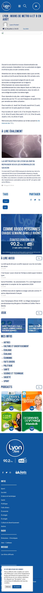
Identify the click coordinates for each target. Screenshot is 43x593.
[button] (39, 325)
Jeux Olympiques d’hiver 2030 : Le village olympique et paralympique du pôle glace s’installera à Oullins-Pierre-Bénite (21, 303)
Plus (39, 258)
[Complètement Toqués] (32, 401)
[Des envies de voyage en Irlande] (32, 422)
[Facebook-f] (3, 472)
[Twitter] (6, 472)
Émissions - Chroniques (9, 538)
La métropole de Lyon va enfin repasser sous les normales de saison (18, 164)
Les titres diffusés (7, 554)
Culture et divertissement (16, 346)
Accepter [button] (17, 587)
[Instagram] (10, 472)
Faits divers (9, 361)
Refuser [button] (8, 587)
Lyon (5, 201)
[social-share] (30, 199)
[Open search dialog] (25, 6)
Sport (6, 381)
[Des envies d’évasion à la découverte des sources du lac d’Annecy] (11, 401)
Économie (8, 358)
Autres (7, 342)
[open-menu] (19, 6)
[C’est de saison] (11, 422)
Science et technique (13, 373)
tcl (5, 207)
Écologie (8, 350)
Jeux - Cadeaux (6, 543)
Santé (6, 369)
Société (25, 29)
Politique (8, 365)
